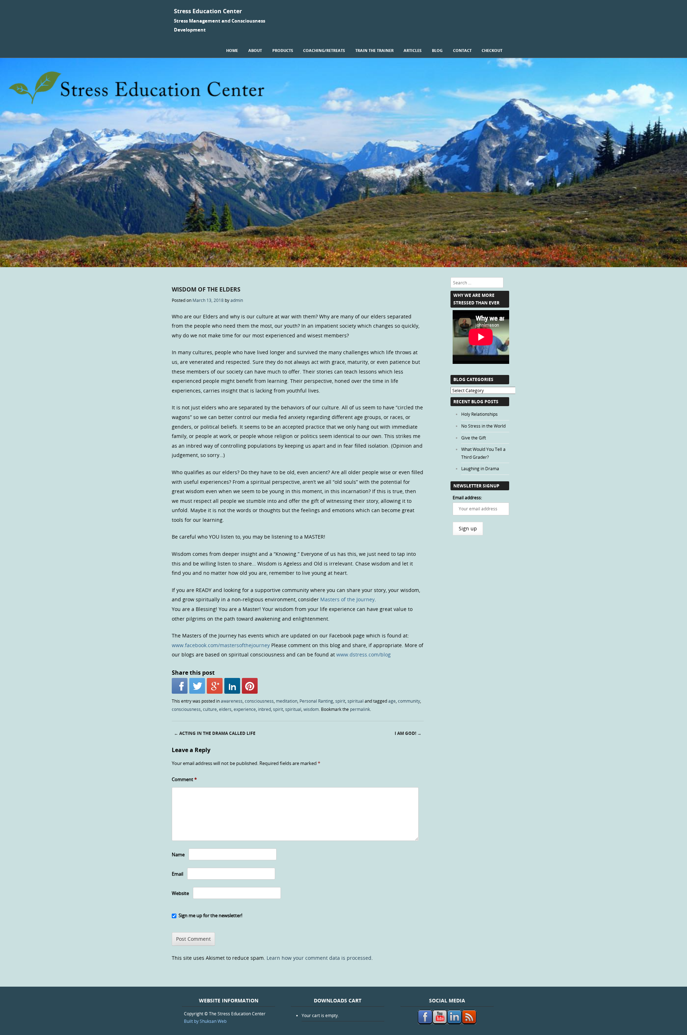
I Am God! (408, 733)
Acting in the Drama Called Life (214, 733)
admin (236, 300)
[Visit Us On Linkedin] (454, 1022)
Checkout (492, 50)
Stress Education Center (208, 11)
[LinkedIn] (232, 686)
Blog (437, 50)
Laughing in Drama (480, 468)
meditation (286, 701)
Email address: (467, 497)
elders (225, 709)
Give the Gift (473, 438)
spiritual (355, 701)
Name (178, 854)
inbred (264, 709)
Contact (462, 50)
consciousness (259, 701)
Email (177, 874)
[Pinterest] (250, 686)
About (255, 50)
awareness (232, 701)
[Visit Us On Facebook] (425, 1022)
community (409, 701)
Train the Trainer (374, 50)
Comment (184, 779)
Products (282, 50)
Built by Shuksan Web (205, 1021)
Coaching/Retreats (324, 50)
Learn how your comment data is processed (319, 957)
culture (210, 709)
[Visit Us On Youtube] (439, 1022)
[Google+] (215, 686)
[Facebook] (179, 686)
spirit (340, 701)
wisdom (311, 709)
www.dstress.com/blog (363, 654)
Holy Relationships (479, 414)
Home (232, 50)
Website (180, 893)
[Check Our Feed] (469, 1022)
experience (245, 709)
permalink (360, 709)
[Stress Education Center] (343, 265)
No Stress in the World (483, 426)
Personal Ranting (316, 701)
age (392, 701)
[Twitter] (197, 686)
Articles (413, 50)
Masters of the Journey (347, 599)
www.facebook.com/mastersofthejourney (221, 645)
